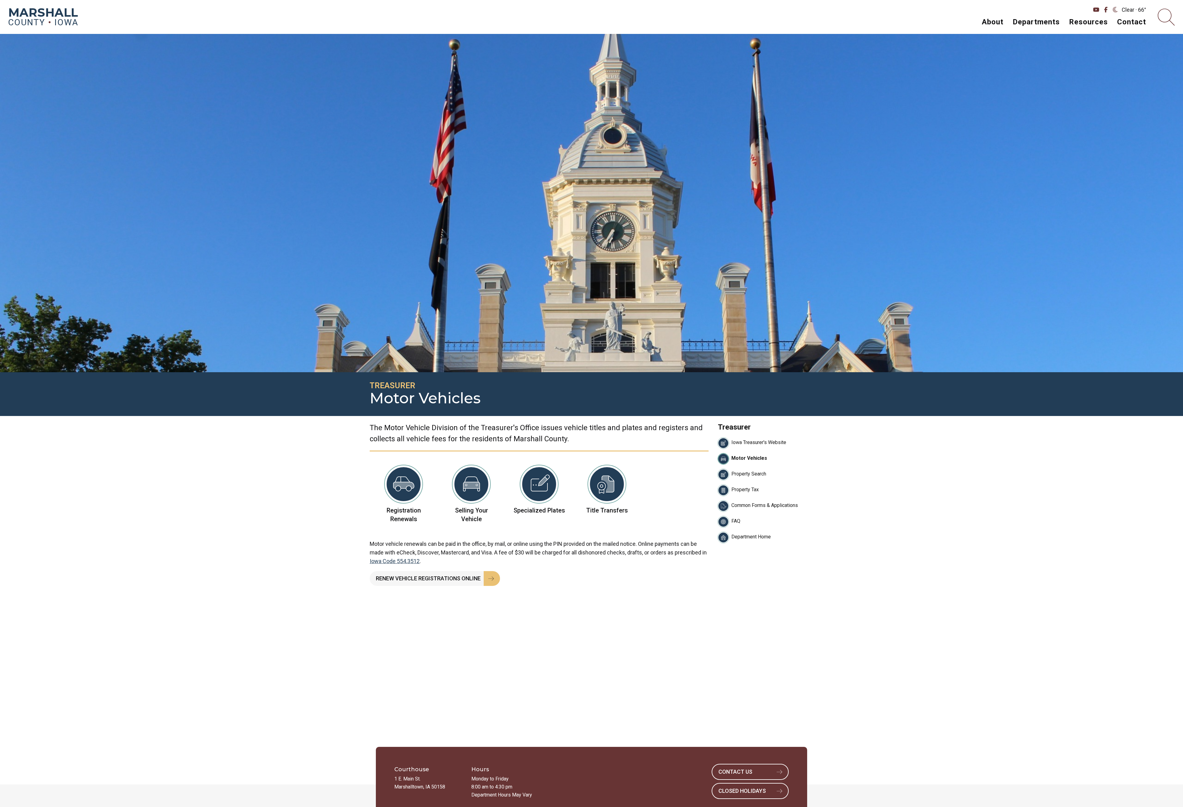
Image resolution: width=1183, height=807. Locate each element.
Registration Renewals (404, 515)
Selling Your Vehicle (471, 515)
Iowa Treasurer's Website (758, 442)
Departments (1036, 22)
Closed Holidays (742, 791)
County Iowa (43, 18)
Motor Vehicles (749, 458)
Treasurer (392, 385)
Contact (1131, 22)
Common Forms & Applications (764, 505)
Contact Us (735, 771)
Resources (1088, 22)
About (992, 22)
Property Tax (745, 489)
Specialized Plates (539, 510)
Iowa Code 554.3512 (395, 561)
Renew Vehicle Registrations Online (428, 578)
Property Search (748, 474)
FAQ (735, 521)
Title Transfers (607, 510)
